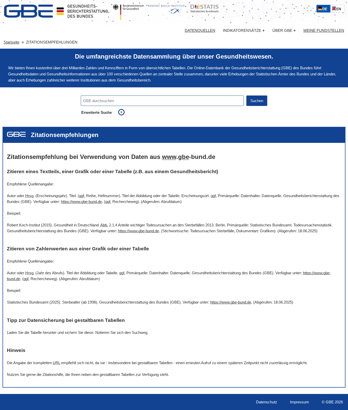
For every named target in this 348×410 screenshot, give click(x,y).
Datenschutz (266, 402)
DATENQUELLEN (200, 30)
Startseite (11, 42)
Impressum (299, 402)
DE (325, 9)
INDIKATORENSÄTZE (244, 30)
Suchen (256, 101)
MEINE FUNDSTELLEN (323, 30)
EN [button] (340, 9)
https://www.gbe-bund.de (81, 201)
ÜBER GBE (284, 30)
